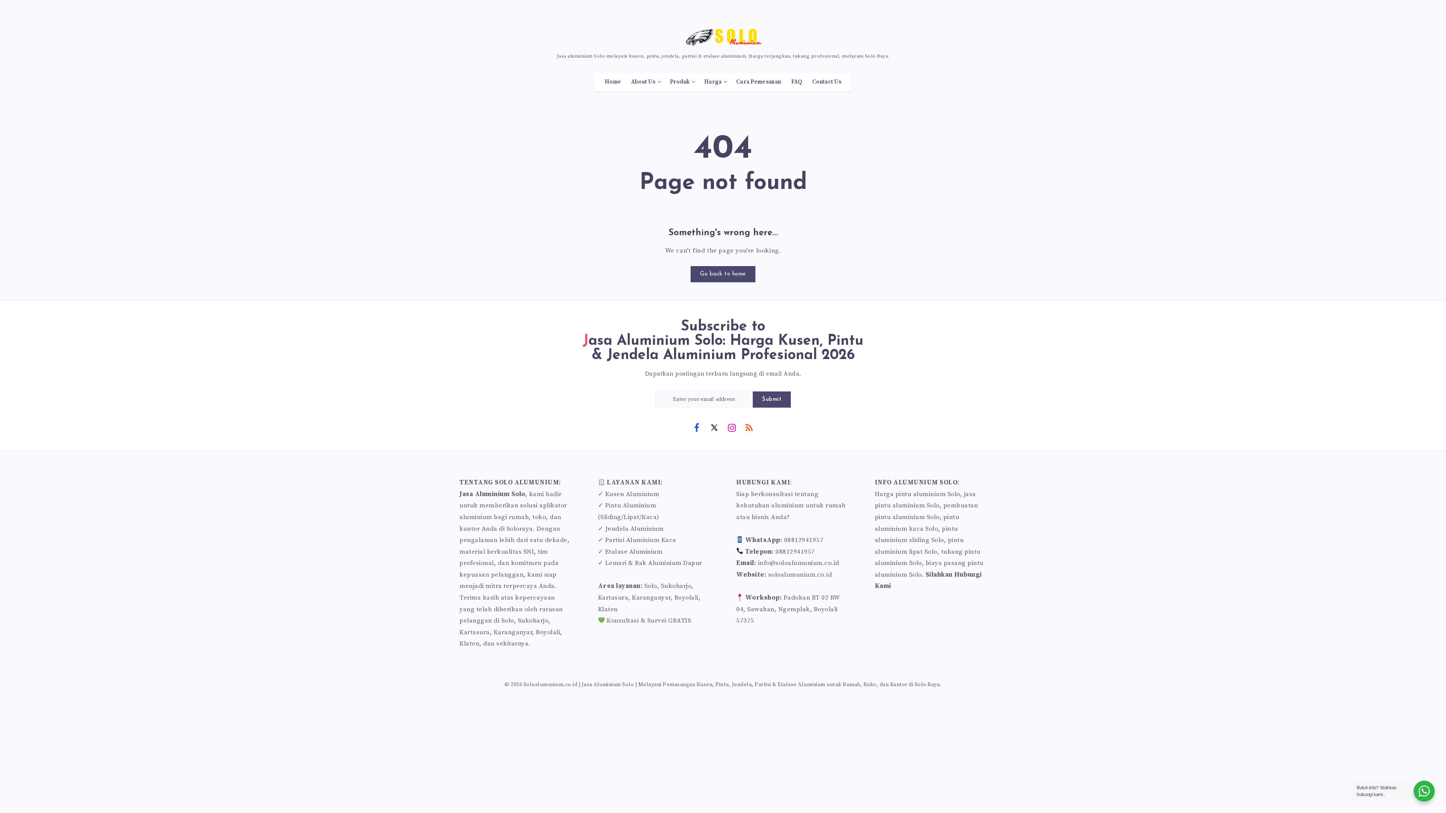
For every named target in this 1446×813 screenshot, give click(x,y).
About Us (643, 82)
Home (613, 82)
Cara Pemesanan (758, 82)
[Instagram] (732, 427)
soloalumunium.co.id (800, 575)
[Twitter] (714, 427)
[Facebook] (696, 427)
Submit (771, 399)
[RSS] (749, 427)
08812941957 (804, 540)
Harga (713, 82)
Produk (680, 82)
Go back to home (723, 274)
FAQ (796, 82)
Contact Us (826, 82)
